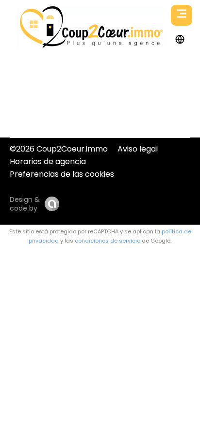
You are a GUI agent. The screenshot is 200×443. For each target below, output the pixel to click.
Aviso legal (137, 148)
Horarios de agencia (48, 161)
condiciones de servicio (107, 240)
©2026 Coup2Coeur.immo (59, 148)
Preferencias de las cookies (62, 174)
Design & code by (25, 204)
